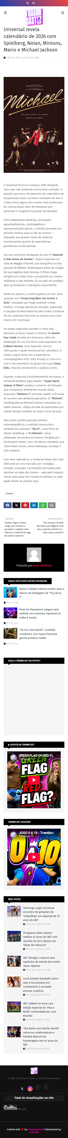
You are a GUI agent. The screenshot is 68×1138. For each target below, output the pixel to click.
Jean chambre (42, 565)
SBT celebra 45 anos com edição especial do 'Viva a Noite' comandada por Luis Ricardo (39, 1009)
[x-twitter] (27, 3)
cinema (9, 493)
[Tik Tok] (46, 1087)
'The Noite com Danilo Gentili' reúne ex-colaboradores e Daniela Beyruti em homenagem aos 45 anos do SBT (41, 1036)
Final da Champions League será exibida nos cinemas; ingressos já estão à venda (40, 613)
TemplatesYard (36, 1129)
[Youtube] (38, 1087)
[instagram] (33, 3)
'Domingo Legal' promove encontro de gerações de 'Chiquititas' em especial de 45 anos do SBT (41, 914)
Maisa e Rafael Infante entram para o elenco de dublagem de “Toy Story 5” (41, 593)
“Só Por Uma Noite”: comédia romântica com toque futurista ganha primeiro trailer (38, 634)
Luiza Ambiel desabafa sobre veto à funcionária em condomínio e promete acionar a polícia (40, 984)
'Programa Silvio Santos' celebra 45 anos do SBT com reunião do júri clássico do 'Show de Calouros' (40, 939)
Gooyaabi (34, 1132)
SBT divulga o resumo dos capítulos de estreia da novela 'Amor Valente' (41, 962)
